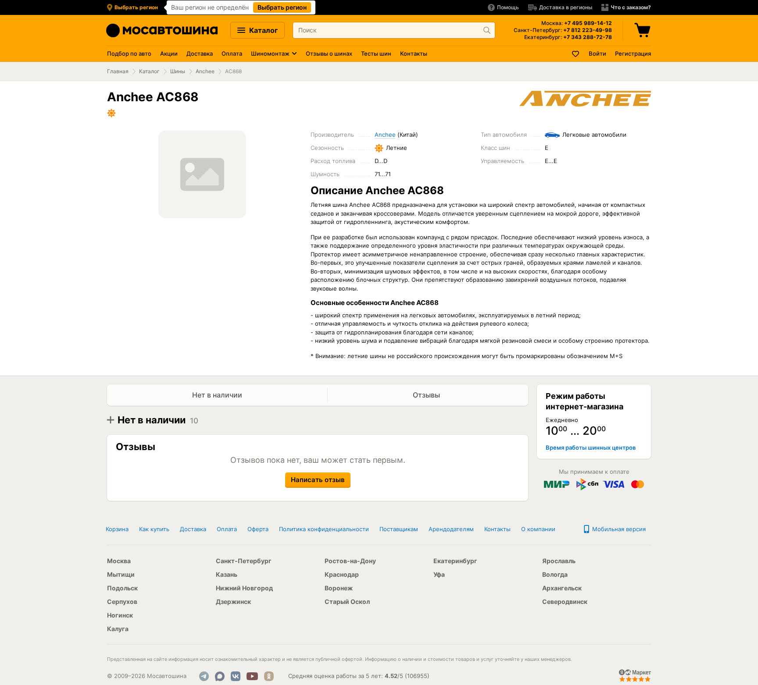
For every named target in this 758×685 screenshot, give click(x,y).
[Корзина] (643, 30)
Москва (119, 560)
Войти (597, 53)
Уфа (439, 574)
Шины (177, 71)
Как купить (154, 528)
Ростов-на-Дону (350, 560)
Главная (118, 71)
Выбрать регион (282, 7)
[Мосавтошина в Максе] (220, 676)
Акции (169, 53)
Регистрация (633, 53)
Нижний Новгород (244, 588)
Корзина (117, 528)
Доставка (199, 53)
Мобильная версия (618, 528)
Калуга (118, 628)
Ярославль (559, 560)
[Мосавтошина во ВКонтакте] (235, 676)
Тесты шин (376, 53)
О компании (538, 528)
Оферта (257, 528)
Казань (226, 574)
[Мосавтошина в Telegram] (204, 676)
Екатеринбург (455, 560)
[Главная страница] (162, 30)
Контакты (413, 53)
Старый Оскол (347, 601)
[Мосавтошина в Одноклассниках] (269, 676)
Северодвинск (564, 601)
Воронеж (339, 588)
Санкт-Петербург (244, 560)
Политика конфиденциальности (324, 528)
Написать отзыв (318, 480)
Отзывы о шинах (329, 53)
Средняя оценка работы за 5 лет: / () (358, 675)
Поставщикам (398, 528)
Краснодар (342, 574)
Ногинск (120, 615)
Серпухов (122, 601)
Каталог (262, 30)
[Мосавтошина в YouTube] (252, 676)
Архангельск (562, 588)
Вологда (555, 574)
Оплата (232, 53)
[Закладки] (576, 54)
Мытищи (121, 574)
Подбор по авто (129, 53)
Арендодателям (451, 528)
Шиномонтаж (270, 53)
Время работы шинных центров (591, 447)
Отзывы (427, 394)
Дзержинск (233, 601)
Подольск (122, 588)
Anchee (205, 71)
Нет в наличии (217, 394)
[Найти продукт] (487, 30)
